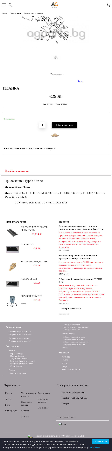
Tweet (80, 81)
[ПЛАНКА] (56, 51)
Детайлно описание (17, 170)
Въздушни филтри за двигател (22, 361)
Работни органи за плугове (74, 337)
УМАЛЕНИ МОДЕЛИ (71, 370)
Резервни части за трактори (20, 331)
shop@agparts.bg (76, 392)
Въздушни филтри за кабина (21, 364)
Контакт (25, 411)
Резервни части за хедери (19, 338)
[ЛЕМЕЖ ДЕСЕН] (12, 284)
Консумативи (12, 346)
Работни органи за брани (73, 339)
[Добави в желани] (105, 117)
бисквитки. (95, 447)
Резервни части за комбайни (20, 335)
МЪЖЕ (65, 360)
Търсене (25, 417)
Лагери (65, 348)
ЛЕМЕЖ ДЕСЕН (29, 279)
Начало (4, 13)
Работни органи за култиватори (76, 342)
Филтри (12, 350)
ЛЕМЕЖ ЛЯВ (27, 244)
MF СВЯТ (66, 357)
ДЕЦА (64, 367)
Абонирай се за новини (71, 309)
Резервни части (15, 13)
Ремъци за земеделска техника (75, 327)
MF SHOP (64, 353)
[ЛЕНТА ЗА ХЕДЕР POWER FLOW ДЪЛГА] (12, 232)
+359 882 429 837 (79, 398)
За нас (8, 399)
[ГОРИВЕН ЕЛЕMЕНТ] (12, 301)
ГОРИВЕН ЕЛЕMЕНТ (31, 296)
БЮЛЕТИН (43, 408)
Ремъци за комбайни (71, 325)
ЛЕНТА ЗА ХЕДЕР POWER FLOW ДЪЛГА (34, 228)
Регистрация (11, 411)
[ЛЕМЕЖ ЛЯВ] (12, 249)
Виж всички (64, 314)
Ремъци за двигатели (71, 330)
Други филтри (16, 366)
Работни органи (68, 334)
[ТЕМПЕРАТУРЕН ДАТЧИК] (12, 266)
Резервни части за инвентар (33, 13)
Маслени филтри (17, 356)
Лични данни (44, 393)
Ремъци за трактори (18, 373)
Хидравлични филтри (19, 359)
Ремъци (12, 370)
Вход (7, 405)
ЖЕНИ (65, 363)
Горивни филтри (16, 354)
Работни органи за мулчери (74, 344)
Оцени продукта (56, 74)
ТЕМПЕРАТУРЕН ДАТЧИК (34, 262)
